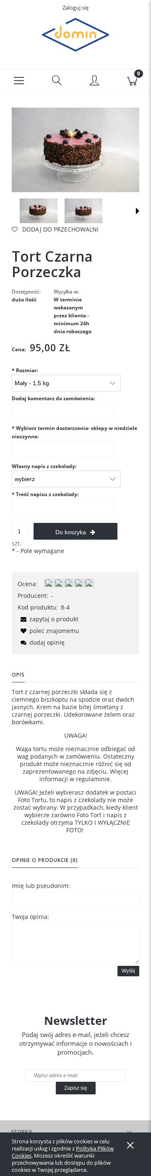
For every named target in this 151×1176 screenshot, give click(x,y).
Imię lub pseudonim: (41, 886)
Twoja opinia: (30, 917)
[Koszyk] (132, 79)
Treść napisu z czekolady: (45, 494)
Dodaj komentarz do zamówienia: (53, 398)
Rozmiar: (25, 370)
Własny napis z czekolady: (44, 466)
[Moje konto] (94, 81)
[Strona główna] (75, 34)
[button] (19, 79)
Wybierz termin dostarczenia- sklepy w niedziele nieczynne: (74, 432)
